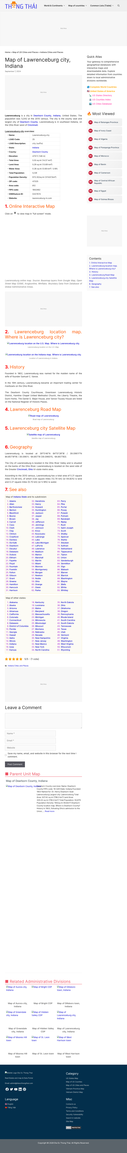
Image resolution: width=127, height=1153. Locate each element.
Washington (66, 578)
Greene (12, 581)
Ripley (64, 522)
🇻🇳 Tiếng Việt (10, 1107)
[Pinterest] (24, 1090)
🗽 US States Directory (100, 95)
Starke (64, 539)
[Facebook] (7, 1090)
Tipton (64, 554)
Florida (12, 629)
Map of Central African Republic (104, 181)
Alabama (13, 602)
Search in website (73, 1118)
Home (7, 52)
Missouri (39, 626)
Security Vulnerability (74, 1114)
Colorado (13, 617)
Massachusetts (42, 614)
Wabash (65, 569)
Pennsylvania (67, 614)
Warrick (64, 575)
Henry (38, 504)
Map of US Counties (74, 1082)
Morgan (39, 572)
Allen (11, 504)
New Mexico (41, 644)
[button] (118, 5)
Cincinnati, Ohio (25, 469)
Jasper (38, 516)
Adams (12, 501)
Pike (63, 504)
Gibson (12, 575)
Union (64, 557)
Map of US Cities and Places (25, 52)
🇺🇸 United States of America (101, 91)
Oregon (64, 611)
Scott (63, 531)
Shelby (64, 534)
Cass (11, 525)
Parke (38, 590)
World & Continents (53, 5)
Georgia (13, 632)
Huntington (40, 510)
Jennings (39, 525)
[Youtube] (16, 1090)
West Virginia (67, 644)
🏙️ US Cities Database (100, 104)
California (14, 614)
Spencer (65, 536)
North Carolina (42, 650)
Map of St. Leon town (43, 1053)
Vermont (65, 635)
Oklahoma (65, 608)
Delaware (13, 551)
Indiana (57, 115)
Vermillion (65, 563)
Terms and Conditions (75, 1111)
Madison (39, 551)
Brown (12, 519)
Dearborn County (42, 115)
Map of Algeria (100, 139)
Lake (37, 539)
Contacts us (71, 1104)
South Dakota (67, 623)
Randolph (65, 519)
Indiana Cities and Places (51, 52)
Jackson (39, 513)
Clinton (12, 534)
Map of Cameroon (102, 173)
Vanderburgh (67, 560)
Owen (38, 587)
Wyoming (65, 650)
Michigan (39, 617)
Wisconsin (66, 647)
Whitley (64, 590)
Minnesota (40, 620)
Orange (38, 584)
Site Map (69, 1121)
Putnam (64, 516)
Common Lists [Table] (100, 5)
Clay (11, 531)
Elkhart (12, 557)
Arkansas (13, 611)
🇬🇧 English (9, 1104)
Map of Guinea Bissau (104, 199)
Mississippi (40, 623)
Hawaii (12, 635)
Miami (38, 563)
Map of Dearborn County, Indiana (27, 780)
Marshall (39, 557)
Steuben (65, 542)
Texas (63, 629)
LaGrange (39, 536)
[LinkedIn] (20, 1090)
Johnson (39, 528)
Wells (63, 584)
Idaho (12, 638)
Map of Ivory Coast (102, 130)
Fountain (13, 566)
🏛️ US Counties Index (100, 99)
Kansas (12, 650)
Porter (64, 507)
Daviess (13, 539)
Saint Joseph (67, 528)
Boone (12, 516)
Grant (12, 578)
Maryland (39, 611)
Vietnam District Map (74, 1092)
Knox (37, 531)
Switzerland (66, 548)
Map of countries (76, 5)
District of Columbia (18, 626)
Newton (39, 575)
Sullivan (64, 545)
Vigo (63, 566)
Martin (38, 560)
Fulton (12, 572)
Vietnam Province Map (75, 1089)
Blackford (13, 513)
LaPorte (39, 545)
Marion (38, 554)
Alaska (12, 605)
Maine (38, 608)
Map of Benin (100, 164)
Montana (39, 629)
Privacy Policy (71, 1107)
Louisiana (39, 605)
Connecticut (15, 620)
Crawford (13, 536)
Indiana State (20, 497)
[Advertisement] (43, 92)
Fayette (12, 560)
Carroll (12, 522)
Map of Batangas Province (106, 122)
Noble (38, 578)
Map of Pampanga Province (106, 147)
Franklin (13, 569)
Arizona (13, 608)
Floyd (12, 563)
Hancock (13, 587)
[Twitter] (11, 1090)
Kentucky (39, 602)
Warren (64, 572)
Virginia (64, 638)
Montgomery (41, 569)
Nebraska (39, 632)
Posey (64, 510)
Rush (63, 525)
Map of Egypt (100, 191)
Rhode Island (67, 617)
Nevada (38, 635)
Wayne (64, 581)
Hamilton (13, 584)
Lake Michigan (42, 542)
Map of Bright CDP (43, 1003)
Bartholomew (15, 507)
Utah (63, 632)
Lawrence (39, 548)
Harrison (13, 590)
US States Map (72, 1078)
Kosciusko (40, 534)
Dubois (12, 554)
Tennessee (66, 626)
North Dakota (67, 602)
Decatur (13, 548)
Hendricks (40, 501)
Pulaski (64, 513)
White (63, 587)
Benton (12, 510)
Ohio (37, 581)
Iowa (11, 647)
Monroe (39, 566)
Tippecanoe (66, 551)
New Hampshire (42, 638)
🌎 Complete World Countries (102, 87)
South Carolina (68, 620)
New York (39, 647)
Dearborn (13, 545)
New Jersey (40, 641)
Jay (37, 519)
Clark (11, 528)
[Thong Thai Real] (21, 5)
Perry (63, 501)
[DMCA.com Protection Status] (73, 1128)
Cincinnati (33, 125)
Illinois (12, 641)
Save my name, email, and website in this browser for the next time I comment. (42, 755)
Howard (39, 507)
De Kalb (13, 542)
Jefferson (39, 522)
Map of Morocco (101, 156)
